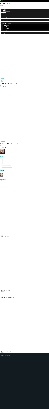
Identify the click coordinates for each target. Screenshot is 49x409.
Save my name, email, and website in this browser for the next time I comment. (10, 169)
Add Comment (2, 9)
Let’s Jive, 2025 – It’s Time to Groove (7, 20)
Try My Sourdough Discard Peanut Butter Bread (10, 143)
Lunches (2, 80)
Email (1, 166)
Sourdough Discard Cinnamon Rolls (5, 290)
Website (1, 167)
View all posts (1, 156)
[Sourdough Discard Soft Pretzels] (3, 295)
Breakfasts (4, 11)
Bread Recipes (4, 10)
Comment (1, 163)
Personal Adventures (4, 18)
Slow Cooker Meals (5, 16)
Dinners (4, 13)
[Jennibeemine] (2, 0)
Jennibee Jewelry (3, 21)
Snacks (2, 81)
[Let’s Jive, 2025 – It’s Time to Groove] (2, 17)
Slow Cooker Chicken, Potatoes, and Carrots (6, 351)
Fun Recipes (2, 79)
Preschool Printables (5, 19)
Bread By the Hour (5, 9)
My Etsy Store (4, 22)
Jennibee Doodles (3, 18)
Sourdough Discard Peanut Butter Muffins (8, 83)
